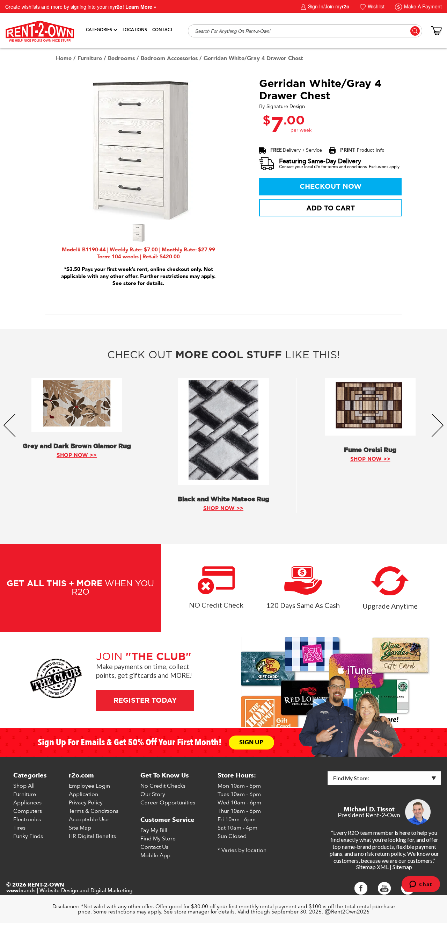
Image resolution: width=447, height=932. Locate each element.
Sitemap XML (372, 866)
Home (64, 58)
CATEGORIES (99, 29)
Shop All (24, 786)
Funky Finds (28, 836)
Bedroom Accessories (169, 58)
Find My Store (158, 839)
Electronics (27, 819)
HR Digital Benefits (92, 836)
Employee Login (89, 786)
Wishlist (375, 6)
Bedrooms (121, 58)
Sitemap (402, 866)
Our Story (152, 794)
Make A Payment (422, 6)
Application (83, 794)
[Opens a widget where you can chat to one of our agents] (420, 885)
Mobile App (155, 855)
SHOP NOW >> (77, 455)
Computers (27, 811)
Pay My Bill (153, 830)
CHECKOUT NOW (330, 186)
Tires (19, 828)
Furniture (90, 58)
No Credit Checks (162, 786)
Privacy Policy (86, 802)
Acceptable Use (89, 819)
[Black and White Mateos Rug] (223, 431)
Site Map (80, 828)
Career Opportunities (167, 802)
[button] (138, 233)
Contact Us (154, 847)
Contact (162, 29)
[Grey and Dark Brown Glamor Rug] (76, 405)
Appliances (27, 802)
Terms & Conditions (93, 811)
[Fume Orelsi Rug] (370, 407)
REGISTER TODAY (144, 700)
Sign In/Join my (328, 6)
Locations (135, 29)
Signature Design (285, 107)
